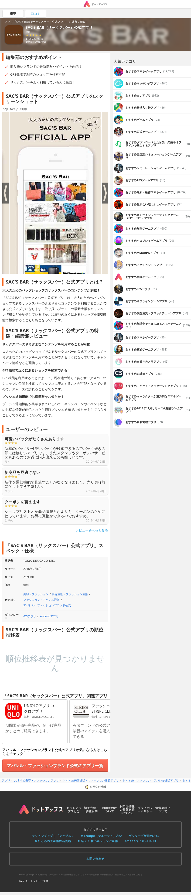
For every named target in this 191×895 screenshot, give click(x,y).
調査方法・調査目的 (91, 809)
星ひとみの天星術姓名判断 (53, 841)
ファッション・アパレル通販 (41, 600)
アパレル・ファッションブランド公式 (47, 605)
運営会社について (163, 809)
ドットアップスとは (74, 809)
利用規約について (109, 809)
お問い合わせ (95, 859)
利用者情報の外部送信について (127, 810)
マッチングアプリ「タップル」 (53, 836)
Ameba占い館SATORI (140, 841)
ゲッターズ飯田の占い (144, 836)
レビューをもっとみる (91, 530)
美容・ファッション (35, 594)
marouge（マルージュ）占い (101, 836)
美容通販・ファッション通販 (70, 594)
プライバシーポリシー (145, 809)
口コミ (36, 13)
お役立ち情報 (97, 787)
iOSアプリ (29, 616)
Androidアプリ (49, 616)
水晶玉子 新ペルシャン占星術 (98, 841)
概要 (13, 13)
